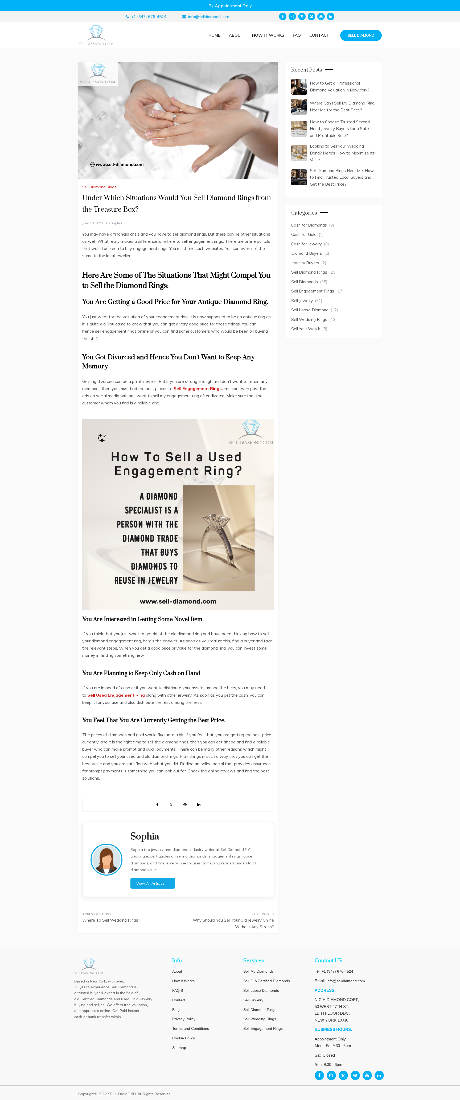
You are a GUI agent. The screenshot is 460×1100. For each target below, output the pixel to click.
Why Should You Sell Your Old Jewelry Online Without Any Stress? (233, 924)
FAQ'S (177, 990)
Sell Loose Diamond (309, 309)
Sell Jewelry (302, 300)
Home (214, 35)
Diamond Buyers (306, 253)
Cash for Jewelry (306, 243)
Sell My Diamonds (258, 971)
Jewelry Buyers (305, 262)
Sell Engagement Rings (312, 291)
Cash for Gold (304, 234)
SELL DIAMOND (361, 35)
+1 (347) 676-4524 (337, 971)
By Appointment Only (230, 5)
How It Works (183, 981)
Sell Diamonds (304, 281)
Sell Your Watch (305, 328)
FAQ (297, 35)
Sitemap (179, 1047)
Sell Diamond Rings (99, 187)
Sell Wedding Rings (309, 319)
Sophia (116, 223)
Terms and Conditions (190, 1028)
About (236, 35)
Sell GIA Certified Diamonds (266, 981)
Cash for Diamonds (309, 225)
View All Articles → (152, 883)
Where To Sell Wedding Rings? (111, 920)
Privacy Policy (183, 1019)
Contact (319, 35)
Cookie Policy (183, 1038)
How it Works (268, 35)
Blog (176, 1009)
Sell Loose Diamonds (261, 990)
